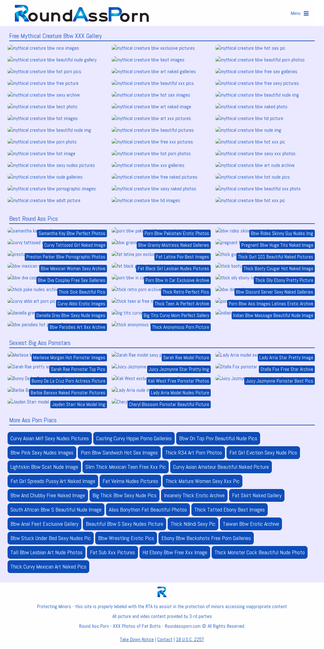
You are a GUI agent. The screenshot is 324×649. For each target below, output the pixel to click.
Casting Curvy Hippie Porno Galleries (134, 438)
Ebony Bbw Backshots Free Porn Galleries (206, 538)
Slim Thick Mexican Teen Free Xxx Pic (125, 466)
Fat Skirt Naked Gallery (257, 495)
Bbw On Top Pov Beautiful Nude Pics (218, 438)
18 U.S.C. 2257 (190, 639)
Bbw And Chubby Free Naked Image (47, 495)
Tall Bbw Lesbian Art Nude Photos (46, 552)
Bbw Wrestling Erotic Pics (126, 538)
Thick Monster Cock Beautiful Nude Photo (260, 552)
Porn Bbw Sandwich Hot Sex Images (119, 452)
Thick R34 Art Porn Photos (193, 452)
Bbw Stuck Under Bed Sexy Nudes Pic (50, 538)
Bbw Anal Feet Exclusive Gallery (44, 523)
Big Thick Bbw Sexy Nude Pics (124, 495)
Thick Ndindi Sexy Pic (193, 523)
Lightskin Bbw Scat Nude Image (44, 466)
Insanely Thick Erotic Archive (194, 495)
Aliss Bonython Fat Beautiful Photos (148, 509)
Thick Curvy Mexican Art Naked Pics (48, 566)
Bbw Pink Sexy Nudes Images (41, 452)
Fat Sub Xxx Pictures (112, 552)
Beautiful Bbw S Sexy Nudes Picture (124, 523)
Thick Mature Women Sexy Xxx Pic (202, 481)
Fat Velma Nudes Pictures (130, 481)
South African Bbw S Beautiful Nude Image (56, 509)
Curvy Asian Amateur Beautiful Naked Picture (221, 466)
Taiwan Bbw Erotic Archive (251, 523)
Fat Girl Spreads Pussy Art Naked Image (52, 481)
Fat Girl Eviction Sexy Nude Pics (263, 452)
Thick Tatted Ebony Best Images (229, 509)
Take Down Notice (137, 639)
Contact (164, 639)
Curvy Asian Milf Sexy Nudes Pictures (49, 438)
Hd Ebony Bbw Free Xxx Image (174, 552)
